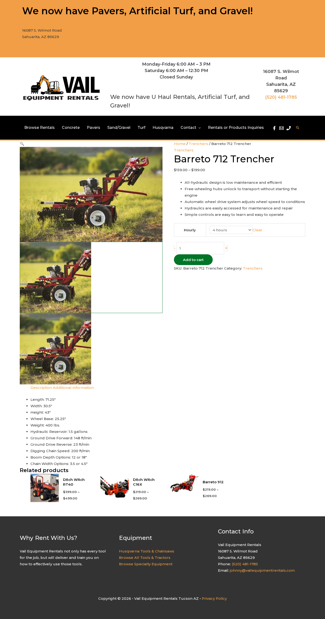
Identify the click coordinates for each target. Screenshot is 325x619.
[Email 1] (281, 128)
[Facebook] (274, 128)
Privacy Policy (214, 598)
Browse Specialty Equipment (145, 564)
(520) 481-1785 (35, 43)
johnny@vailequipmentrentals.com (262, 570)
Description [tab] (41, 387)
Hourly (190, 230)
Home (180, 143)
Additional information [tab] (73, 387)
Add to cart (193, 259)
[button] (198, 128)
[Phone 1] (288, 128)
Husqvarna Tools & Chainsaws (146, 551)
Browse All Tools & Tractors (144, 557)
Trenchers (198, 143)
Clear (257, 230)
